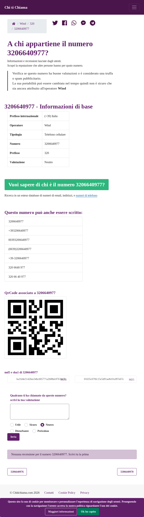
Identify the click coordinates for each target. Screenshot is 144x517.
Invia (13, 436)
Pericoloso (43, 430)
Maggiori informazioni (61, 511)
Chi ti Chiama (15, 7)
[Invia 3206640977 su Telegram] (92, 23)
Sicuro (33, 424)
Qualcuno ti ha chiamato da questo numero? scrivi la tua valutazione (38, 398)
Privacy (84, 492)
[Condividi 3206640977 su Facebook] (64, 23)
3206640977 (21, 28)
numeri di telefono (86, 195)
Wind (23, 23)
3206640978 (127, 471)
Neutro (49, 424)
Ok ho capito (88, 511)
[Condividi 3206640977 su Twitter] (55, 23)
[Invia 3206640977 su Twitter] (74, 23)
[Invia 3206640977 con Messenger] (83, 23)
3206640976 (17, 471)
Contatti (49, 492)
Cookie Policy (66, 492)
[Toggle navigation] (134, 7)
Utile (18, 424)
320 (32, 23)
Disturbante (22, 430)
